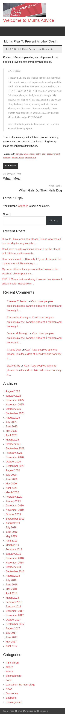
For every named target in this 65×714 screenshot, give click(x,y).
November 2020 (15, 457)
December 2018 (15, 558)
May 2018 (11, 589)
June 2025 (12, 426)
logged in (23, 206)
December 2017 (15, 611)
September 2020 (15, 466)
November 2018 (15, 562)
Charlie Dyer (14, 349)
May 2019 (11, 536)
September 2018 (15, 571)
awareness (29, 154)
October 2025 (13, 409)
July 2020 (11, 474)
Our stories (10, 165)
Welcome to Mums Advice (28, 20)
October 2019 (13, 514)
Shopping (11, 697)
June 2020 (12, 479)
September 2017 (15, 624)
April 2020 (11, 488)
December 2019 (15, 505)
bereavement (53, 154)
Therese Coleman (17, 301)
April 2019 (11, 540)
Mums (15, 157)
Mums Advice (28, 49)
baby (38, 154)
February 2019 (14, 549)
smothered (30, 157)
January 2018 (13, 606)
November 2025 (15, 404)
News (9, 689)
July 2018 (11, 580)
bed (43, 154)
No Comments (46, 49)
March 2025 (12, 439)
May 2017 (11, 641)
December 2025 (15, 400)
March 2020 (12, 492)
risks (21, 157)
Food (9, 680)
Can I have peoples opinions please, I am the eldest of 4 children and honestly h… (34, 306)
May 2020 (11, 483)
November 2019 (15, 510)
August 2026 (13, 391)
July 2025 (11, 422)
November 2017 (15, 615)
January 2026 (13, 395)
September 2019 (15, 518)
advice (19, 154)
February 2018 (14, 602)
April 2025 (11, 435)
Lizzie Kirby (13, 365)
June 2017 (12, 637)
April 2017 (11, 646)
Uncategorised (14, 702)
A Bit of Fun (12, 662)
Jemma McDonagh (17, 333)
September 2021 (15, 448)
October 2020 (13, 461)
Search (7, 214)
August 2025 (13, 417)
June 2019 (12, 532)
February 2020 (14, 496)
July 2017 (11, 633)
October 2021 (13, 444)
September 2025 (15, 413)
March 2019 (12, 545)
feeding (7, 157)
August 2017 (13, 628)
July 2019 (11, 527)
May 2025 (11, 431)
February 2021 (14, 452)
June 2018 (12, 584)
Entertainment (13, 675)
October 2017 (13, 619)
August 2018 (13, 575)
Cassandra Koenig (17, 317)
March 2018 (12, 597)
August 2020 (13, 470)
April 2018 (11, 593)
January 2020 (13, 501)
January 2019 (13, 553)
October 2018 (13, 567)
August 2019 (13, 523)
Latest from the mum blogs (20, 684)
